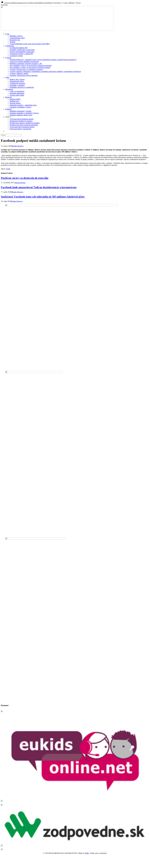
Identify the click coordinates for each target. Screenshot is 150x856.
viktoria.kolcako (19, 183)
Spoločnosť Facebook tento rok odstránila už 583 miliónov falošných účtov (43, 196)
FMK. (87, 853)
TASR (8, 169)
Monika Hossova (17, 146)
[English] (6, 131)
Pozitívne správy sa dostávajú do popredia (24, 177)
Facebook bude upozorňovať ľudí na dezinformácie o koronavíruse (39, 187)
